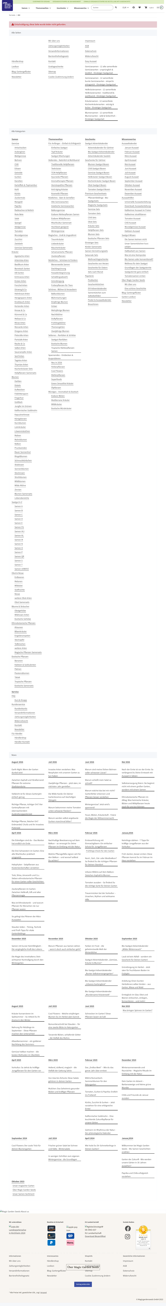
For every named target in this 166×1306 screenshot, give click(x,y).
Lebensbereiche (22, 498)
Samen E (18, 523)
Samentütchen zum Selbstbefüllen (97, 294)
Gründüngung (57, 281)
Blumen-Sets (93, 234)
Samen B (19, 510)
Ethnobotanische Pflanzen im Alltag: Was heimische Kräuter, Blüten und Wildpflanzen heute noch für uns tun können (136, 802)
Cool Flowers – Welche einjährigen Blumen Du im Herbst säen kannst (63, 1015)
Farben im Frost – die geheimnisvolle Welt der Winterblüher (96, 949)
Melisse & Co (20, 318)
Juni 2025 (89, 1006)
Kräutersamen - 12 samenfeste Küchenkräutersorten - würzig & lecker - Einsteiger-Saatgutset (99, 104)
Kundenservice (18, 704)
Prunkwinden (21, 447)
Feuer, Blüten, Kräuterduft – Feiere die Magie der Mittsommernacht (100, 816)
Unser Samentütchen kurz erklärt (136, 245)
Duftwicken (20, 389)
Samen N (19, 543)
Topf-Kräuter (57, 151)
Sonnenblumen (22, 468)
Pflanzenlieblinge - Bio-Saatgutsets (98, 199)
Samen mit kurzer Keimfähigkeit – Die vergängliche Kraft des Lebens (27, 947)
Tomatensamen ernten (135, 276)
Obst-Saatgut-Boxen (97, 185)
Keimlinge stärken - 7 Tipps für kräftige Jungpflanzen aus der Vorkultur (135, 843)
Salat (17, 218)
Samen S (18, 560)
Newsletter (16, 76)
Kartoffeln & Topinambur (26, 185)
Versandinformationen (58, 51)
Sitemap (52, 71)
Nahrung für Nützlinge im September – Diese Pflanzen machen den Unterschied (24, 1030)
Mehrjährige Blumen (60, 310)
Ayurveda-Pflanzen (59, 176)
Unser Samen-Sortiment (23, 1194)
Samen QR (19, 556)
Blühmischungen (59, 297)
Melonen (18, 581)
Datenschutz (90, 51)
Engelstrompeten (22, 635)
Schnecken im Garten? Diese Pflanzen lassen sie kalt (98, 1015)
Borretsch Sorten (22, 268)
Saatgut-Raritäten (59, 339)
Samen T (18, 564)
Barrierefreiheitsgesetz (58, 56)
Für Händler (17, 733)
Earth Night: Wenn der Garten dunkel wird (25, 771)
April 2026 (16, 832)
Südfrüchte (20, 589)
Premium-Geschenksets (95, 193)
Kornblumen (20, 422)
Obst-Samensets (22, 602)
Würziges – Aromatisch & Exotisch (63, 391)
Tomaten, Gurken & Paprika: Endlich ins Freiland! (101, 1093)
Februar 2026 (91, 832)
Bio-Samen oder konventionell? (139, 259)
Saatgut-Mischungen (60, 156)
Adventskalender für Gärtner (101, 147)
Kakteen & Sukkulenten (25, 664)
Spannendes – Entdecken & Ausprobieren (60, 357)
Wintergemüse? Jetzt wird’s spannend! (97, 806)
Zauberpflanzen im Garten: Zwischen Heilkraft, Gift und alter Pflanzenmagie (26, 892)
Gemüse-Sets (94, 209)
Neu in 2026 (56, 362)
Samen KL (19, 535)
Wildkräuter (56, 404)
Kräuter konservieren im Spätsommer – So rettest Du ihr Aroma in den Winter (26, 1017)
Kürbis (17, 193)
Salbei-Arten (20, 347)
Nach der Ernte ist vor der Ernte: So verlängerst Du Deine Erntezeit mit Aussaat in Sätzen (137, 772)
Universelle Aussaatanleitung (138, 201)
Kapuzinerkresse (22, 414)
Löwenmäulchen (22, 431)
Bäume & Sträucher (20, 606)
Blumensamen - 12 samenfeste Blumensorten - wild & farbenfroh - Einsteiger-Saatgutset (100, 116)
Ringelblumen (21, 456)
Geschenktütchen (96, 284)
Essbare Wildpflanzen (60, 218)
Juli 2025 (52, 1006)
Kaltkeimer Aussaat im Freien (138, 210)
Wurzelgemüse (21, 235)
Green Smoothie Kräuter (62, 383)
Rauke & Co (20, 343)
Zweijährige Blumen (60, 331)
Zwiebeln (19, 243)
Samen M (19, 539)
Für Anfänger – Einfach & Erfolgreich (64, 143)
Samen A (19, 506)
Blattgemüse (20, 156)
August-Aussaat (132, 176)
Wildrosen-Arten (22, 614)
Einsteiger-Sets (91, 242)
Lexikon (15, 66)
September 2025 (129, 938)
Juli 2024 (52, 1138)
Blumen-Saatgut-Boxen (98, 164)
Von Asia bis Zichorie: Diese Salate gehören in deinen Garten (63, 1080)
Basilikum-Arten (22, 264)
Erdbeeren (19, 577)
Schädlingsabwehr (59, 276)
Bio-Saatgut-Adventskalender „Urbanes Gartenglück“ (98, 982)
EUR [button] (124, 7)
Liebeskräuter (57, 243)
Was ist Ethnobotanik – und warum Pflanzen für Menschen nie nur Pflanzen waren (27, 906)
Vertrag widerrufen (83, 1284)
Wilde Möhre (20, 485)
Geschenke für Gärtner (95, 160)
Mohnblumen (21, 439)
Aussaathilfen (128, 197)
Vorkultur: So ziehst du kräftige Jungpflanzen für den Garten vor (26, 1069)
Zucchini (18, 239)
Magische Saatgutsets (97, 205)
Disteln (18, 385)
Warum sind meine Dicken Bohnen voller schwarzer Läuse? (100, 771)
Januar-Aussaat (132, 147)
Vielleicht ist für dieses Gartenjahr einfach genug (27, 795)
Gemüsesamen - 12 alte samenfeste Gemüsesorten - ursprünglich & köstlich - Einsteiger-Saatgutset (101, 69)
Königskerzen (21, 418)
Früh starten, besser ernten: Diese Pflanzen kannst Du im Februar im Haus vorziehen (137, 857)
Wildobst (18, 585)
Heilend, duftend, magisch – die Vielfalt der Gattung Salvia (62, 1069)
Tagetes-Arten (21, 360)
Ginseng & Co (21, 289)
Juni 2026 (89, 762)
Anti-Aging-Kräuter (59, 189)
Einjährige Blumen (59, 301)
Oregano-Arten (21, 331)
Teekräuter (56, 168)
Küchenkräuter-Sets (24, 368)
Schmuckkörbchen (23, 460)
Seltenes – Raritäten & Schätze (62, 335)
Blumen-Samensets (23, 493)
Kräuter (15, 251)
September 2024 (19, 1138)
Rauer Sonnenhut (23, 452)
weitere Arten (21, 648)
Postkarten (93, 280)
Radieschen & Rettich (24, 210)
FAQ (13, 696)
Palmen (18, 669)
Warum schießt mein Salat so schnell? (98, 782)
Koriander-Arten (22, 306)
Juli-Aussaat (130, 172)
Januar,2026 (127, 832)
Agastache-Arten (22, 256)
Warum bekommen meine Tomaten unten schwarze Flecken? (64, 809)
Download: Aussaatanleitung (138, 206)
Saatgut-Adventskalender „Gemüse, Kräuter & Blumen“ (101, 961)
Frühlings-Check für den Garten (100, 850)
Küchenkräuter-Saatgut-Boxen (102, 181)
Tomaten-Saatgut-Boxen (99, 189)
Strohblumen (21, 477)
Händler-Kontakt (22, 741)
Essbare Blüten (58, 395)
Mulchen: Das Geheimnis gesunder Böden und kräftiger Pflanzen (63, 1090)
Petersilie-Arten (21, 335)
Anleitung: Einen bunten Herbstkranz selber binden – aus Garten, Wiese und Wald (136, 984)
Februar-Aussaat (132, 151)
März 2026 (53, 832)
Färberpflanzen (58, 366)
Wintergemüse (57, 231)
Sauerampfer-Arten (23, 352)
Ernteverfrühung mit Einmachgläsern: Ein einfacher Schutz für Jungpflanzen (98, 843)
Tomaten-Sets (94, 213)
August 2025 (17, 1006)
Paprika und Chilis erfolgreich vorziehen (135, 1175)
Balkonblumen (58, 293)
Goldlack (18, 402)
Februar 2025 (91, 1060)
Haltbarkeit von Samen (135, 251)
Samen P (19, 552)
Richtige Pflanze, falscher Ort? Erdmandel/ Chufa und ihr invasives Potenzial (28, 824)
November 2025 (55, 938)
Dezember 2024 (129, 1060)
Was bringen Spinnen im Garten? (137, 1010)
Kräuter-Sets (93, 225)
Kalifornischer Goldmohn (26, 410)
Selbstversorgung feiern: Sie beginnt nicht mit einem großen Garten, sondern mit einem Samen (138, 786)
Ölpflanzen (56, 387)
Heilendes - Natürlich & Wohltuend (63, 160)
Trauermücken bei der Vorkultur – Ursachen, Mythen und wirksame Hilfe (100, 896)
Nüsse (17, 594)
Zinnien (18, 489)
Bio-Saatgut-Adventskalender (101, 151)
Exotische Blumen (59, 343)
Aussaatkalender (129, 143)
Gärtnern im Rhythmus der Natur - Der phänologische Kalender (100, 1131)
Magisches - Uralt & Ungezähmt (62, 235)
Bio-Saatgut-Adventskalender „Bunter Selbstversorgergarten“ (99, 972)
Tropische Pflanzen (23, 681)
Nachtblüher (57, 314)
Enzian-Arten (20, 281)
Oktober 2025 (91, 938)
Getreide (18, 172)
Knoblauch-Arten (22, 301)
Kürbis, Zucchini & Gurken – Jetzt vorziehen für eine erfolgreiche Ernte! (100, 1105)
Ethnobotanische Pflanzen (23, 623)
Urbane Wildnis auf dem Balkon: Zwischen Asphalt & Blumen (99, 873)
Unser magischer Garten (23, 1185)
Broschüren (93, 304)
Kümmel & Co (21, 314)
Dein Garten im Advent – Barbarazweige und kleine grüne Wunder (136, 1084)
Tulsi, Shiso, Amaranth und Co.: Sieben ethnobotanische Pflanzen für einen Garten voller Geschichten (28, 878)
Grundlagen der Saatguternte (138, 267)
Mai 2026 (126, 762)
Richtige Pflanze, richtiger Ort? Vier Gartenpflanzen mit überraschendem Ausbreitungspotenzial (27, 809)
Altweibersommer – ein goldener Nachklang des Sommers (26, 1043)
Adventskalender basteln (99, 156)
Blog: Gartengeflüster (21, 71)
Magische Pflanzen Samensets (28, 652)
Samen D (19, 518)
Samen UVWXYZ (22, 568)
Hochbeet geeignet (60, 226)
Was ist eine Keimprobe (135, 255)
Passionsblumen (22, 673)
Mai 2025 (126, 1006)
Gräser (54, 306)
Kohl (17, 189)
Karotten (19, 181)
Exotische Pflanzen (20, 656)
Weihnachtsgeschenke (98, 259)
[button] (134, 7)
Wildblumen (20, 481)
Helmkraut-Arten (22, 293)
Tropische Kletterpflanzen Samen (62, 349)
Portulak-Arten (21, 339)
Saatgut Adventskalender (96, 143)
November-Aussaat (133, 189)
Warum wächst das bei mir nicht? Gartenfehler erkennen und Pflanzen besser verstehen (100, 794)
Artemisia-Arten (22, 260)
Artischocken (20, 147)
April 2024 (89, 1138)
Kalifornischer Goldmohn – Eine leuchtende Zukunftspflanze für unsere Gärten (99, 1119)
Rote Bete (19, 214)
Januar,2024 (127, 1138)
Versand (43, 1292)
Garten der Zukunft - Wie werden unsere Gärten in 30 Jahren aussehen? (136, 1162)
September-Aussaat (133, 181)
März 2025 (53, 1060)
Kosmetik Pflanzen (59, 193)
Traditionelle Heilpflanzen (62, 164)
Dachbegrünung (58, 268)
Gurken (18, 176)
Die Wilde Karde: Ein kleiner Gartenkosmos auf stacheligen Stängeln (62, 797)
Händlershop (17, 61)
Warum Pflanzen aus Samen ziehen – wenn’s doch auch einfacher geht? (64, 947)
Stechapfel (19, 639)
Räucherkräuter (58, 247)
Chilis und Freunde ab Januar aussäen (135, 1097)
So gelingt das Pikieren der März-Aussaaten (26, 918)
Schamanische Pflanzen (62, 251)
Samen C (19, 514)
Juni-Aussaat (130, 168)
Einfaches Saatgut (59, 147)
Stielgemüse (20, 226)
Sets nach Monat (95, 271)
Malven (18, 435)
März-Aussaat (131, 156)
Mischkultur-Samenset (61, 222)
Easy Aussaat (91, 61)
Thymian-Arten (21, 364)
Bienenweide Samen (60, 264)
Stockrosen (20, 472)
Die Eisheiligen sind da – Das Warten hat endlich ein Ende (28, 842)
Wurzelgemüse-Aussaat (135, 226)
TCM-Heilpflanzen (59, 172)
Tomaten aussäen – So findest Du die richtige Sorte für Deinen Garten (101, 884)
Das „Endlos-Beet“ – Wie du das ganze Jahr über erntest (99, 1069)
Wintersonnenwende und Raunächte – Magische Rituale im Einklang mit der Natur (137, 1070)
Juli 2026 (52, 762)
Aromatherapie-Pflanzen (62, 181)
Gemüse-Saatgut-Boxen (98, 172)
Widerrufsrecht (91, 56)
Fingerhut (19, 397)
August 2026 (17, 762)
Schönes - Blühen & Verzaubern (62, 289)
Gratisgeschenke (55, 66)
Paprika (18, 206)
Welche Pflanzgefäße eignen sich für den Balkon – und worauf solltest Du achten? (64, 857)
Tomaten (19, 231)
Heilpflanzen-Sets (96, 230)
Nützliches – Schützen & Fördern (63, 260)
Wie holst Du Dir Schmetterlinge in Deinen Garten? (100, 1147)
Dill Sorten (19, 272)
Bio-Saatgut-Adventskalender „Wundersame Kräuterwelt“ (98, 993)
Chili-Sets (92, 217)
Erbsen (18, 168)
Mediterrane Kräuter (60, 400)
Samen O (19, 548)
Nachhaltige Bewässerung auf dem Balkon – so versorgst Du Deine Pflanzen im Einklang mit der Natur (64, 843)
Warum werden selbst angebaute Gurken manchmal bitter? (63, 820)
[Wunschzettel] (140, 7)
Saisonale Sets (91, 255)
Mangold (18, 201)
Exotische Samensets (24, 685)
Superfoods (56, 379)
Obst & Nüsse (18, 573)
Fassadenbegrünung (60, 272)
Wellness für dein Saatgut (136, 263)
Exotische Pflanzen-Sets (98, 238)
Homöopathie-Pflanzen (61, 185)
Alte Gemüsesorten (60, 201)
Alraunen (19, 627)
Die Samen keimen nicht (136, 239)
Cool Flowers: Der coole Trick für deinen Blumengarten (26, 1147)
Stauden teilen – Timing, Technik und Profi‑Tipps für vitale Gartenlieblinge (26, 930)
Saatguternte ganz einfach (137, 271)
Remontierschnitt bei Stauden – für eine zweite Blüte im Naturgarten (64, 1026)
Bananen (19, 660)
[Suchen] (116, 7)
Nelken (18, 443)
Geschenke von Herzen (98, 263)
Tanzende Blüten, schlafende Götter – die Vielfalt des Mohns (64, 1036)
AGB (87, 45)
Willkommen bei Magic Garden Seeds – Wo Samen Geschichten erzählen (136, 1149)
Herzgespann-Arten (23, 297)
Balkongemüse (58, 210)
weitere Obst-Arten (23, 598)
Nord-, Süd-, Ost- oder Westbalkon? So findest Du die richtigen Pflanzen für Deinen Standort (101, 861)
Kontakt (52, 61)
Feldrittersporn (21, 393)
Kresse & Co (20, 310)
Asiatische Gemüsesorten (62, 206)
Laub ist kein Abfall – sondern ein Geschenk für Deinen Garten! (137, 958)
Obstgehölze (20, 610)
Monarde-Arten (21, 327)
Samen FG (19, 527)
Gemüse (15, 143)
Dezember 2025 (19, 938)
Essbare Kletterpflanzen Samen (65, 214)
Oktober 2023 (18, 1181)
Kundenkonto (21, 708)
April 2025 (16, 1060)
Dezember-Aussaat (133, 193)
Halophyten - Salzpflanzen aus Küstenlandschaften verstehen (25, 866)
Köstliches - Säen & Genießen (61, 197)
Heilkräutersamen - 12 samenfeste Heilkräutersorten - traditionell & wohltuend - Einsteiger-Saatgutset (100, 93)
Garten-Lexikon (129, 296)
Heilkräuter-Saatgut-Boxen (100, 176)
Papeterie (89, 276)
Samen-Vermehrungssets (96, 251)
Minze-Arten (20, 322)
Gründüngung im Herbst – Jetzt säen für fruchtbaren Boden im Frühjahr (136, 970)
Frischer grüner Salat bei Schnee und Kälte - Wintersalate (63, 1147)
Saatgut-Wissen (129, 235)
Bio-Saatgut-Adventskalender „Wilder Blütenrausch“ (135, 947)
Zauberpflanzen (58, 256)
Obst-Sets (92, 221)
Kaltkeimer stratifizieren (135, 214)
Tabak (17, 677)
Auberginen (20, 151)
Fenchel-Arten (21, 285)
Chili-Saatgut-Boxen (97, 168)
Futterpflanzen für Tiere (62, 285)
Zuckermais (20, 197)
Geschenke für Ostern (98, 267)
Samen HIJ (19, 531)
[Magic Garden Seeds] (7, 8)
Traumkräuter (57, 239)
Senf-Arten (19, 356)
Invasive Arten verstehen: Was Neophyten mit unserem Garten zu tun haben (64, 772)
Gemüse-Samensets (23, 247)
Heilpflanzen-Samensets (25, 372)
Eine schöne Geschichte (135, 288)
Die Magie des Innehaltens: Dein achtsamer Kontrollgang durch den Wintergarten (27, 960)
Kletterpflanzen (58, 375)
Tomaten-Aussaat (132, 218)
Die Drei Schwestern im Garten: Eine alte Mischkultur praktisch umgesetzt (28, 854)
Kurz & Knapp (21, 700)
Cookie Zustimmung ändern (61, 76)
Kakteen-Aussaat (132, 231)
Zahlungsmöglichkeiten (59, 45)
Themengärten (58, 327)
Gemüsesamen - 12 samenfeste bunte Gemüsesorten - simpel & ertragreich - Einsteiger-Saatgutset (100, 81)
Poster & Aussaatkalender (99, 300)
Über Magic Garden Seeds (133, 280)
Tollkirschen (20, 643)
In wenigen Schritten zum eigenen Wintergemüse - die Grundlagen (63, 1158)
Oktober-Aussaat (132, 185)
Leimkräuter (20, 427)
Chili (16, 164)
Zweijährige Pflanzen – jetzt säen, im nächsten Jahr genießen (64, 785)
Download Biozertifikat (95, 1236)
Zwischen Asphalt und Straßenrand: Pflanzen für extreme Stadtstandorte (28, 783)
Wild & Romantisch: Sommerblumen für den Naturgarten (96, 1081)
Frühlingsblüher (58, 322)
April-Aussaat (130, 160)
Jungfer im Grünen (23, 406)
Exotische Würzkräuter (61, 408)
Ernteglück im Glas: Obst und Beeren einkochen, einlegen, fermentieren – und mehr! (135, 998)
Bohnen (18, 160)
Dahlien (18, 381)
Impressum (90, 40)
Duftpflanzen (57, 318)
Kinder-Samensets (93, 246)
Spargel (18, 222)
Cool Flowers (57, 370)
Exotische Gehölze (23, 618)
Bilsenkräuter (21, 631)
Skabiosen (19, 464)
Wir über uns (54, 40)
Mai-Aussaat (130, 164)
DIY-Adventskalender (97, 288)
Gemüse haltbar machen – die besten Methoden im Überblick (26, 1053)
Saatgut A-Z (17, 502)
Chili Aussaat (130, 222)
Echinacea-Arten (22, 276)
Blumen (15, 377)
